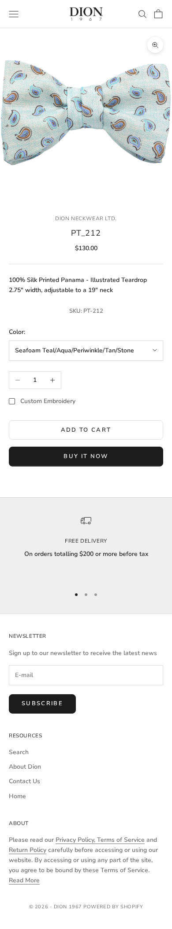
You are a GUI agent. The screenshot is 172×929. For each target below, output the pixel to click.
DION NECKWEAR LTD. (86, 218)
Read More (24, 880)
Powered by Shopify (113, 906)
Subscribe (42, 703)
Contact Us (24, 781)
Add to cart (86, 430)
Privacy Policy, (76, 840)
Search (19, 752)
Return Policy (27, 850)
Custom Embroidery (47, 401)
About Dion (25, 766)
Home (17, 796)
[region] (86, 547)
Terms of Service (121, 840)
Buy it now (86, 456)
